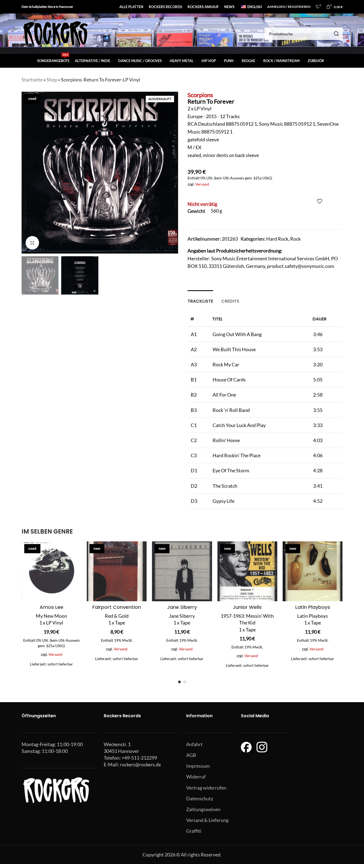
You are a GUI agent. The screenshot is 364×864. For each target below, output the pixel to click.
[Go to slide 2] (184, 682)
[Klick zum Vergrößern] (32, 243)
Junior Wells (247, 607)
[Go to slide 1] (179, 682)
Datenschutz (199, 798)
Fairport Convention (116, 607)
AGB (191, 755)
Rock (295, 239)
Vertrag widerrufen (206, 788)
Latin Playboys (312, 607)
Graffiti (194, 831)
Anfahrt (194, 744)
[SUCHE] (336, 34)
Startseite (32, 80)
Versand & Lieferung (207, 820)
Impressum (198, 766)
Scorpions (200, 94)
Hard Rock (277, 239)
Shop (51, 80)
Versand (202, 184)
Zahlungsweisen (203, 809)
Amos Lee (51, 607)
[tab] (200, 298)
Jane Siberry (182, 607)
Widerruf (196, 777)
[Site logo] (55, 33)
